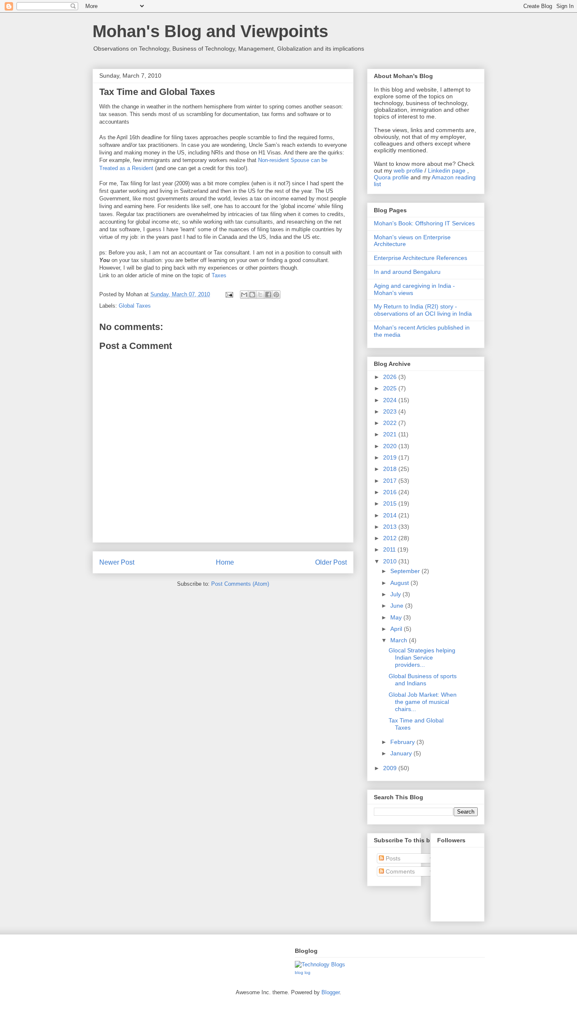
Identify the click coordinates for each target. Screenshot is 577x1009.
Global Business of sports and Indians (423, 680)
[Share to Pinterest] (276, 294)
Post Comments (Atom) (240, 584)
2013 (390, 526)
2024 (390, 400)
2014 (390, 515)
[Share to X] (260, 294)
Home (225, 562)
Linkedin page (446, 170)
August (400, 582)
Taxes (219, 275)
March (399, 640)
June (397, 605)
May (396, 617)
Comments (399, 871)
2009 (390, 768)
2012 (390, 538)
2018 (390, 468)
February (403, 741)
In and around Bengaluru (407, 271)
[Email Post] (229, 294)
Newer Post (116, 562)
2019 (390, 457)
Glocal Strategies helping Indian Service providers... (422, 657)
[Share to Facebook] (268, 294)
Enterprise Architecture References (420, 257)
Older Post (331, 562)
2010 (390, 561)
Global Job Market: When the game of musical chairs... (423, 701)
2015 (390, 503)
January (402, 753)
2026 (390, 376)
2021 (390, 434)
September (406, 571)
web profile (408, 170)
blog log (302, 972)
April (397, 628)
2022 (390, 422)
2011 (390, 549)
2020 (390, 446)
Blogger (330, 992)
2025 (390, 388)
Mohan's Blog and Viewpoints (210, 31)
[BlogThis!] (252, 294)
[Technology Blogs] (320, 964)
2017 (390, 480)
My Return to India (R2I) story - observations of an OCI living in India (423, 310)
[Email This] (244, 294)
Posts (392, 858)
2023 (390, 411)
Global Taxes (135, 306)
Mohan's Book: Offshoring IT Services (424, 223)
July (396, 594)
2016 (390, 492)
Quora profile (391, 177)
